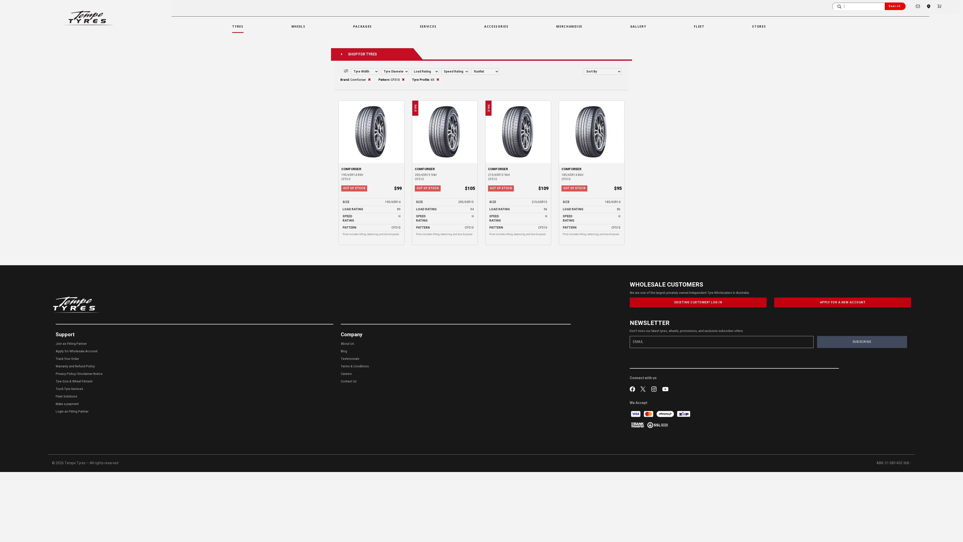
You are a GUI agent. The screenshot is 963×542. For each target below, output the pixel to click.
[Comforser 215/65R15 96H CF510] (518, 131)
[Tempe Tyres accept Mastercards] (649, 414)
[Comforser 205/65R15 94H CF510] (445, 131)
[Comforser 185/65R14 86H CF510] (591, 131)
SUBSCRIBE (862, 342)
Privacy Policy (65, 374)
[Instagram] (655, 388)
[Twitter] (644, 388)
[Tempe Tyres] (88, 18)
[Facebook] (633, 388)
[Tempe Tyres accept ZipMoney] (683, 414)
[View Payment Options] (638, 425)
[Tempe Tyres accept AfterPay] (665, 414)
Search (895, 6)
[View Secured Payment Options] (657, 425)
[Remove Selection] (369, 80)
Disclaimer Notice (90, 374)
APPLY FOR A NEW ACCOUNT (843, 302)
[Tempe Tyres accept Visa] (636, 414)
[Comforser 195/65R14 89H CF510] (371, 131)
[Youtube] (665, 388)
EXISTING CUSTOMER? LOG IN (698, 302)
